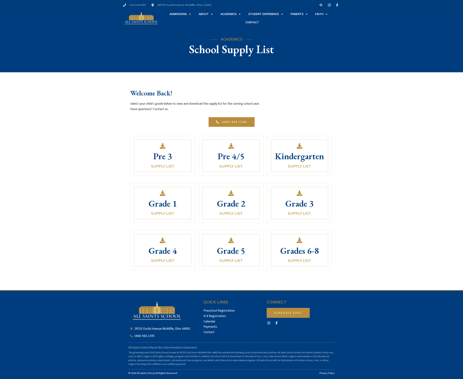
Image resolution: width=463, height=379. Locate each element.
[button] (321, 5)
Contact (252, 22)
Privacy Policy (327, 373)
